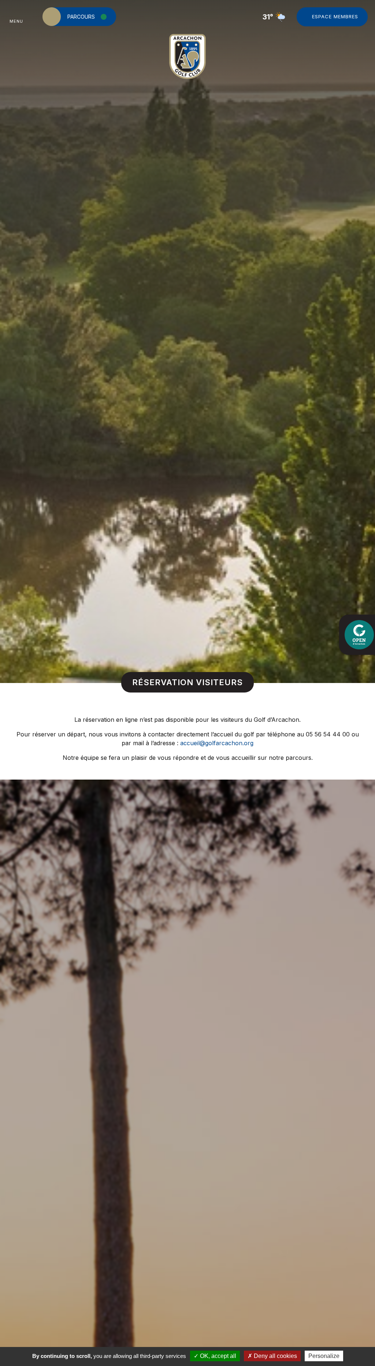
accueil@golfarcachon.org (216, 743)
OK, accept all (217, 1356)
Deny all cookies (274, 1356)
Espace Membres (335, 16)
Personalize (323, 1356)
